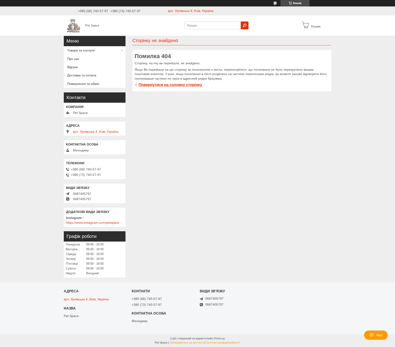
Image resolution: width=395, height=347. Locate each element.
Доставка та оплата (81, 75)
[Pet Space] (73, 25)
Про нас (73, 59)
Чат (379, 335)
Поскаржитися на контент (186, 342)
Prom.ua (219, 338)
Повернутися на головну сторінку (170, 85)
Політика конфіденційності (222, 342)
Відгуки (72, 67)
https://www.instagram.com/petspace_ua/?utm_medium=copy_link (94, 222)
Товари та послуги (81, 50)
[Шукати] (244, 25)
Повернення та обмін (83, 84)
